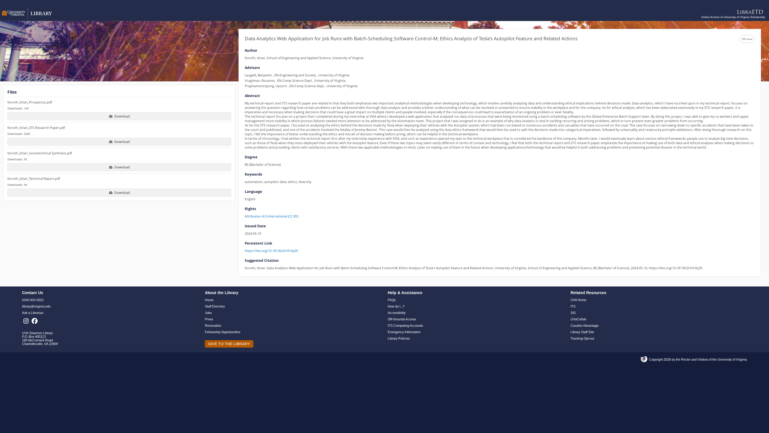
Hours (209, 300)
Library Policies (399, 338)
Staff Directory (215, 306)
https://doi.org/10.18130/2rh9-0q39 (271, 251)
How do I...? (396, 306)
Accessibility (397, 313)
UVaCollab (578, 319)
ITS (573, 306)
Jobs (208, 313)
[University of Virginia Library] (27, 18)
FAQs (392, 300)
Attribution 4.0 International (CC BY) (271, 216)
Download (122, 116)
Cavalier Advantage (585, 325)
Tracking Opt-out (582, 338)
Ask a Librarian (32, 313)
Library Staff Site (582, 332)
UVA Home (578, 300)
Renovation (213, 325)
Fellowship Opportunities (222, 332)
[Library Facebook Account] (34, 321)
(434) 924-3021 (33, 300)
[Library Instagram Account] (26, 321)
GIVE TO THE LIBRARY (229, 344)
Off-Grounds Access (402, 319)
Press (209, 319)
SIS (573, 313)
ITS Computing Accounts (405, 325)
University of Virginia (732, 359)
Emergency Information (404, 332)
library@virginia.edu (36, 306)
